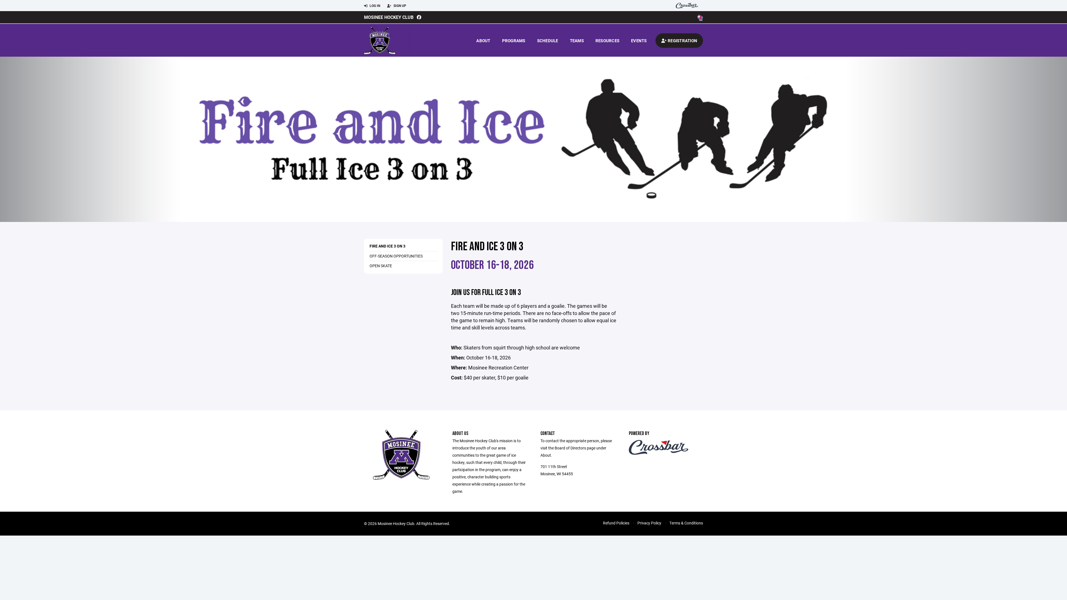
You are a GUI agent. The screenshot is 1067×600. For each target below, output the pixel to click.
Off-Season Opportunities (396, 256)
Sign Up (399, 5)
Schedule (547, 40)
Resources (607, 40)
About (483, 40)
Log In (374, 5)
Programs (513, 40)
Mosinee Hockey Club (388, 17)
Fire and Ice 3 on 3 (387, 246)
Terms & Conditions (686, 523)
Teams (577, 40)
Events (639, 40)
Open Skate (381, 265)
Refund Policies (616, 523)
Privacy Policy (649, 523)
